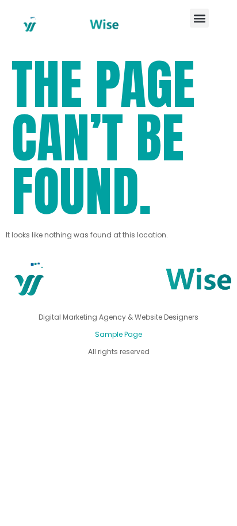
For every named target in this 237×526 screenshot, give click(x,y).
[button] (199, 18)
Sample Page (118, 334)
